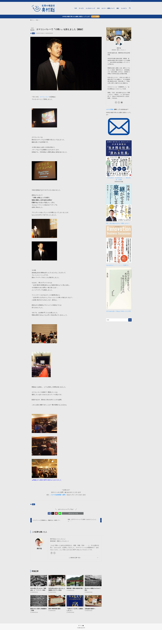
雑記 (33, 33)
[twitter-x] (128, 1)
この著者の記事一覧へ (75, 557)
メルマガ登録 (95, 16)
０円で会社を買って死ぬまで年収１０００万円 (118, 311)
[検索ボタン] (130, 8)
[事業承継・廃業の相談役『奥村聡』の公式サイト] (43, 8)
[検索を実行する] (130, 320)
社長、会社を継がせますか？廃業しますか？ (118, 223)
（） (58, 494)
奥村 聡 (39, 548)
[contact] (130, 1)
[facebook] (126, 1)
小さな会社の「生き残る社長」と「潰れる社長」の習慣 (119, 178)
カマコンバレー (44, 97)
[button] (49, 513)
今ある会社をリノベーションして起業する (117, 265)
